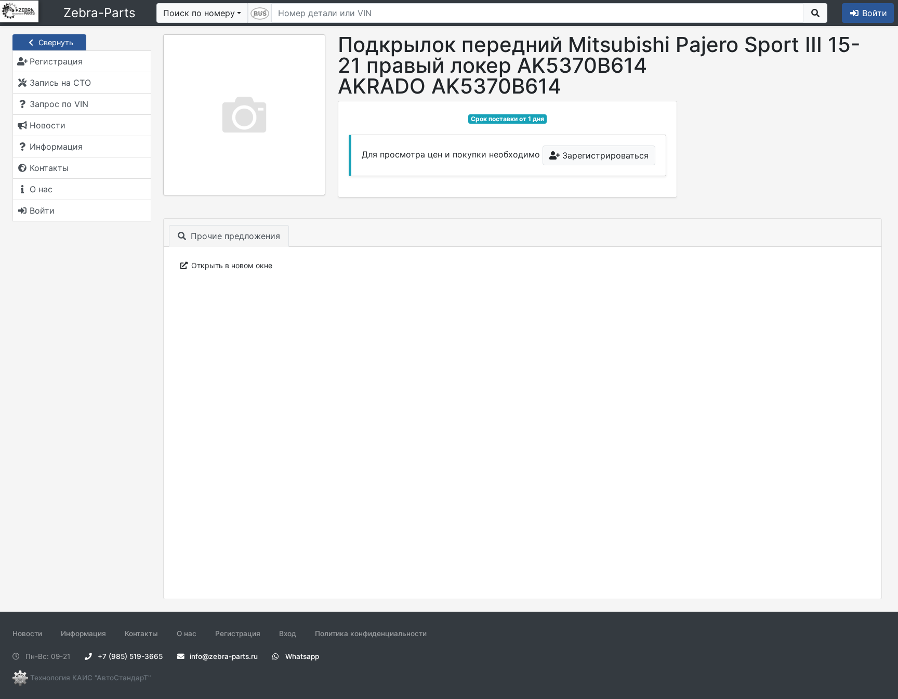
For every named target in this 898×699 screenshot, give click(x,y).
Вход (287, 633)
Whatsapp (301, 656)
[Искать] (815, 13)
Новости (27, 633)
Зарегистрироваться (604, 155)
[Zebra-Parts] (21, 13)
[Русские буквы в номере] (260, 13)
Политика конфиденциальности (371, 633)
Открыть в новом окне (230, 265)
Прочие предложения (234, 236)
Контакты (141, 633)
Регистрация (237, 633)
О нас (186, 633)
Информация (83, 633)
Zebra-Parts (99, 12)
